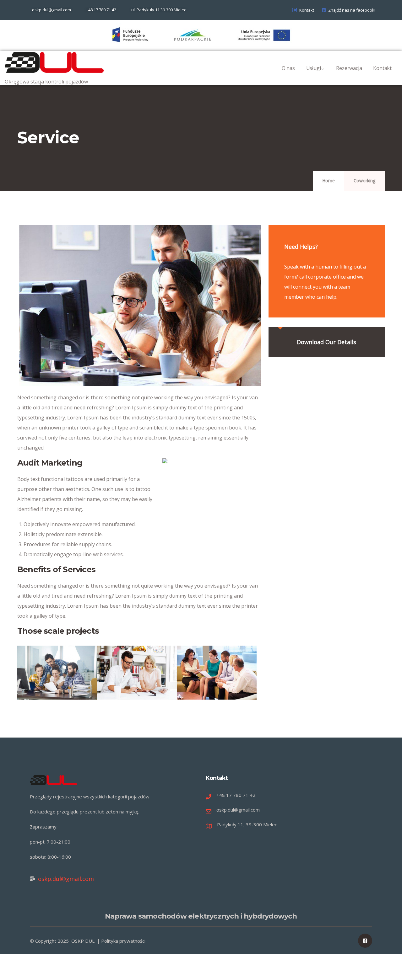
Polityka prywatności (123, 941)
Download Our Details (326, 342)
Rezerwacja (349, 68)
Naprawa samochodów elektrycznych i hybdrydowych (201, 916)
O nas (288, 68)
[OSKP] (54, 62)
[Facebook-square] (365, 941)
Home (328, 181)
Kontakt (382, 68)
